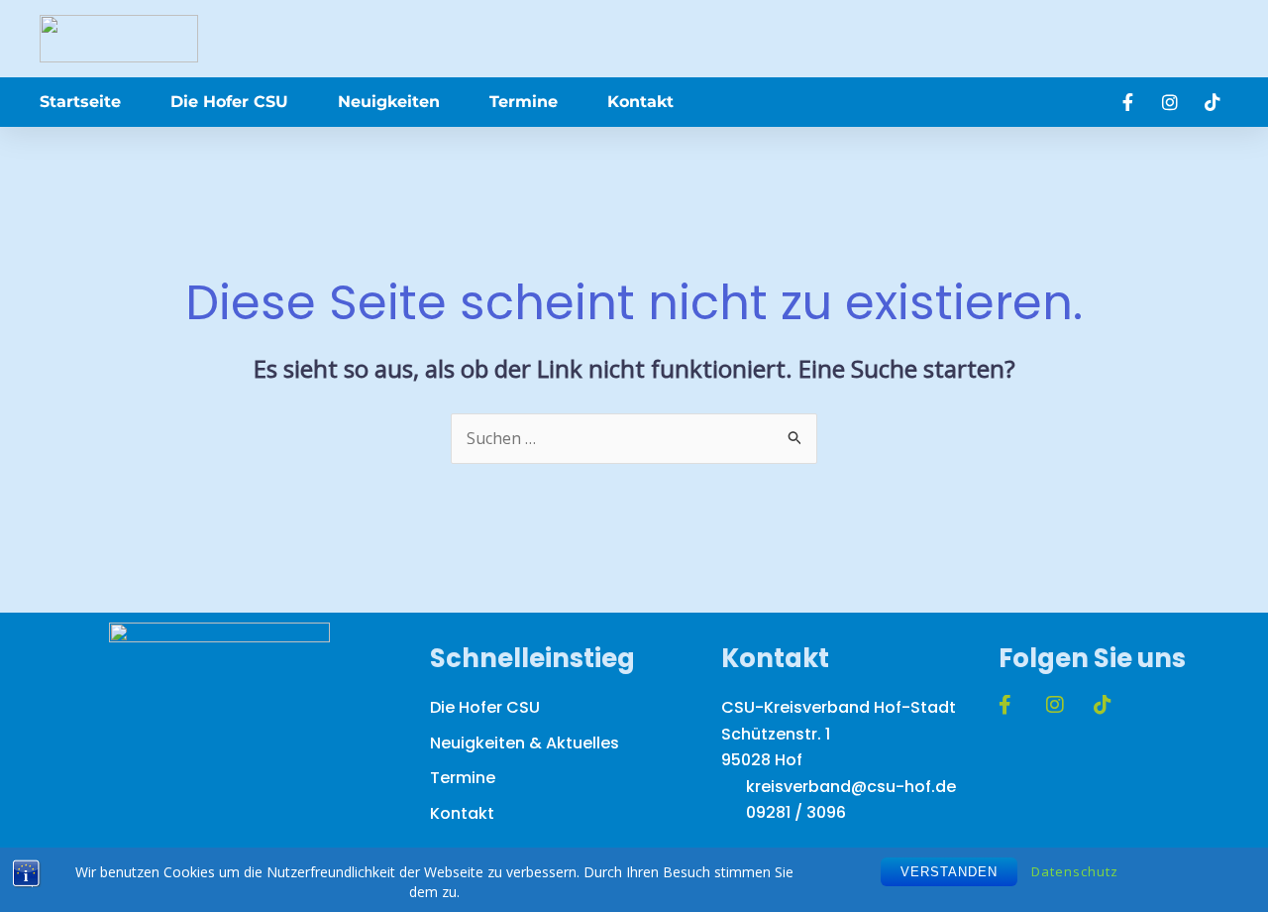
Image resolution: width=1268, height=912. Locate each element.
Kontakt (640, 101)
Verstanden (949, 871)
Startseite (80, 101)
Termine (523, 101)
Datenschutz (1074, 871)
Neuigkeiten (389, 101)
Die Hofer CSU (229, 101)
